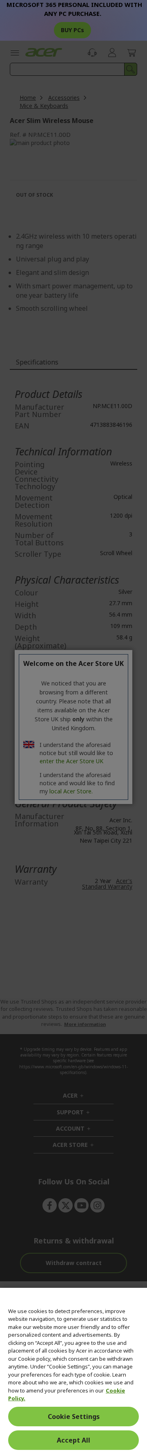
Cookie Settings (74, 1416)
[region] (73, 1371)
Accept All (73, 1440)
